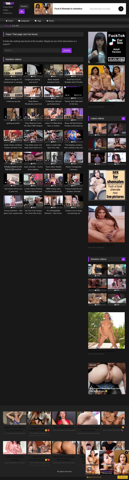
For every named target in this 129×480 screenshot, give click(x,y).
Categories (25, 21)
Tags (39, 21)
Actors (51, 21)
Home (10, 21)
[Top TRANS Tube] (9, 4)
